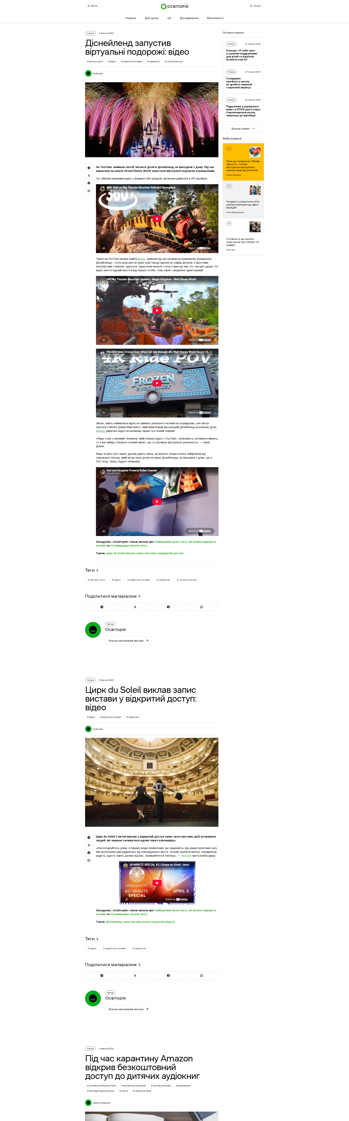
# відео (112, 61)
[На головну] (174, 6)
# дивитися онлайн (131, 61)
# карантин (153, 61)
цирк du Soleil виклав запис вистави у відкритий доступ (144, 553)
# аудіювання (183, 1085)
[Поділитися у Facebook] (89, 183)
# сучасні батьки (174, 61)
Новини (130, 18)
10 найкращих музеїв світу (129, 545)
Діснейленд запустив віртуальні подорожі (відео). (140, 921)
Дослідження (189, 18)
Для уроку (152, 18)
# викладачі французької (100, 1091)
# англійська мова (161, 1085)
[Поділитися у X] (89, 175)
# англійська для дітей (133, 1085)
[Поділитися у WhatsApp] (89, 191)
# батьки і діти (95, 61)
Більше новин (240, 128)
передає (186, 855)
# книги (123, 1091)
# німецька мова (142, 1091)
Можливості (215, 18)
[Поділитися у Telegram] (89, 168)
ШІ (169, 18)
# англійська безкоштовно (101, 1085)
